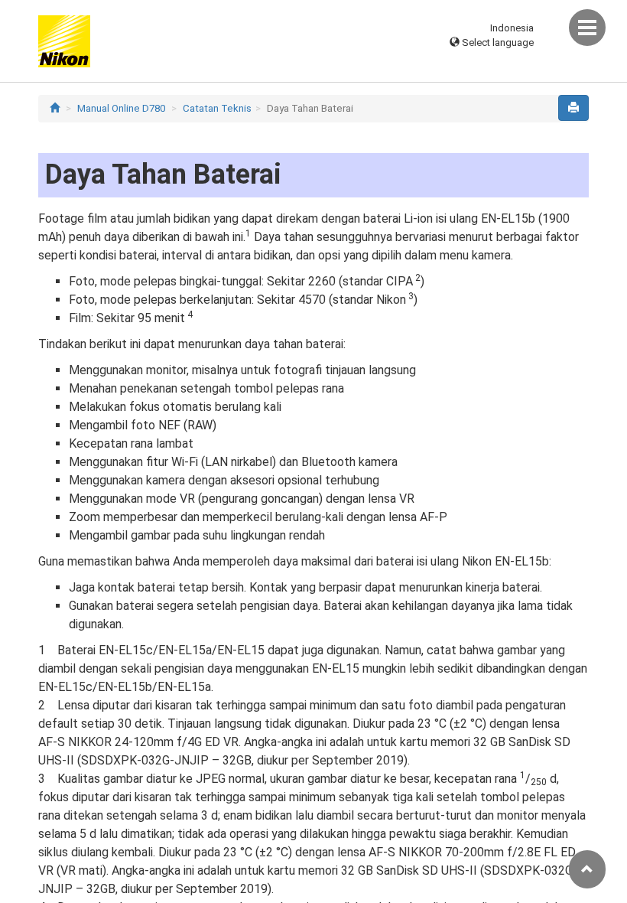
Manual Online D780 (121, 108)
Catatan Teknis (217, 108)
